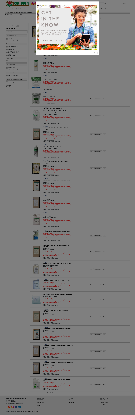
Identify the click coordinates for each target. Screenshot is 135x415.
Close (95, 52)
